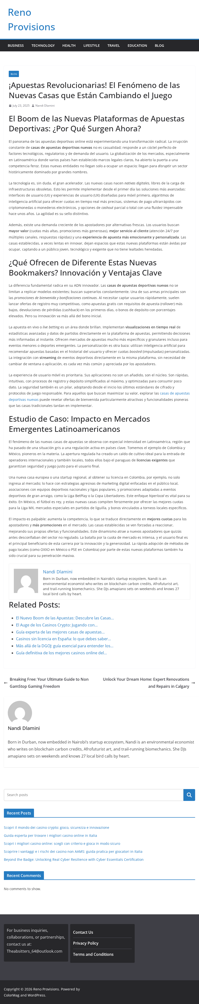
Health (69, 45)
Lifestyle (91, 45)
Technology (43, 45)
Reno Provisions (46, 989)
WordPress (36, 995)
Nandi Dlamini (45, 105)
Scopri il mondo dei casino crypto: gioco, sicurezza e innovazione (56, 827)
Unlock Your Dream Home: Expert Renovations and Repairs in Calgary (146, 683)
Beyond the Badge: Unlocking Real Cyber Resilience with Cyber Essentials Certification (74, 859)
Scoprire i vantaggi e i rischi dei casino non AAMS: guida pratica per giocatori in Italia (73, 851)
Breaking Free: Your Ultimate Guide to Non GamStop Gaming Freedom (49, 683)
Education (137, 45)
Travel (114, 45)
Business (16, 45)
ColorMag (11, 995)
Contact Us (83, 932)
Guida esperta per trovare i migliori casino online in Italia (50, 835)
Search (189, 795)
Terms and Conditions (93, 954)
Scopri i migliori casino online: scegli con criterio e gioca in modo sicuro (62, 843)
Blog (159, 45)
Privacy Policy (86, 943)
